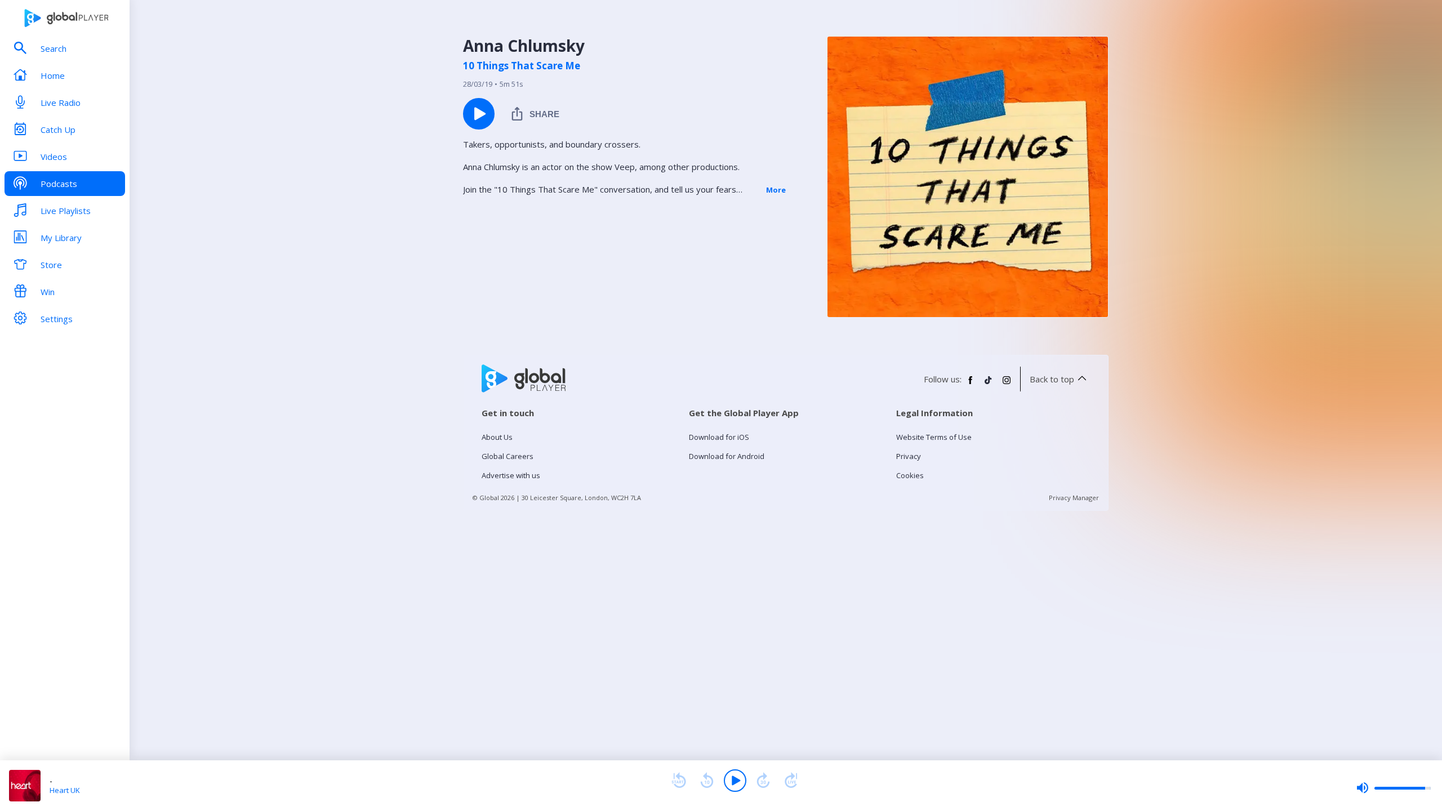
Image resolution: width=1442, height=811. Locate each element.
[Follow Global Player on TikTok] (988, 385)
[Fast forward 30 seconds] (763, 780)
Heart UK (65, 790)
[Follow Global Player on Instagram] (1006, 385)
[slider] (1394, 788)
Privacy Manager (1074, 497)
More (776, 190)
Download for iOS (719, 437)
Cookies (910, 475)
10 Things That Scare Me (521, 66)
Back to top (1052, 379)
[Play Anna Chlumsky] (479, 114)
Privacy (908, 456)
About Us (497, 437)
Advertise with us (511, 475)
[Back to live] (791, 780)
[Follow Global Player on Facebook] (970, 385)
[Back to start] (678, 780)
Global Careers (507, 456)
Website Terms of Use (934, 437)
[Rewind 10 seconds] (707, 780)
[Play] (735, 780)
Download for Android (726, 456)
